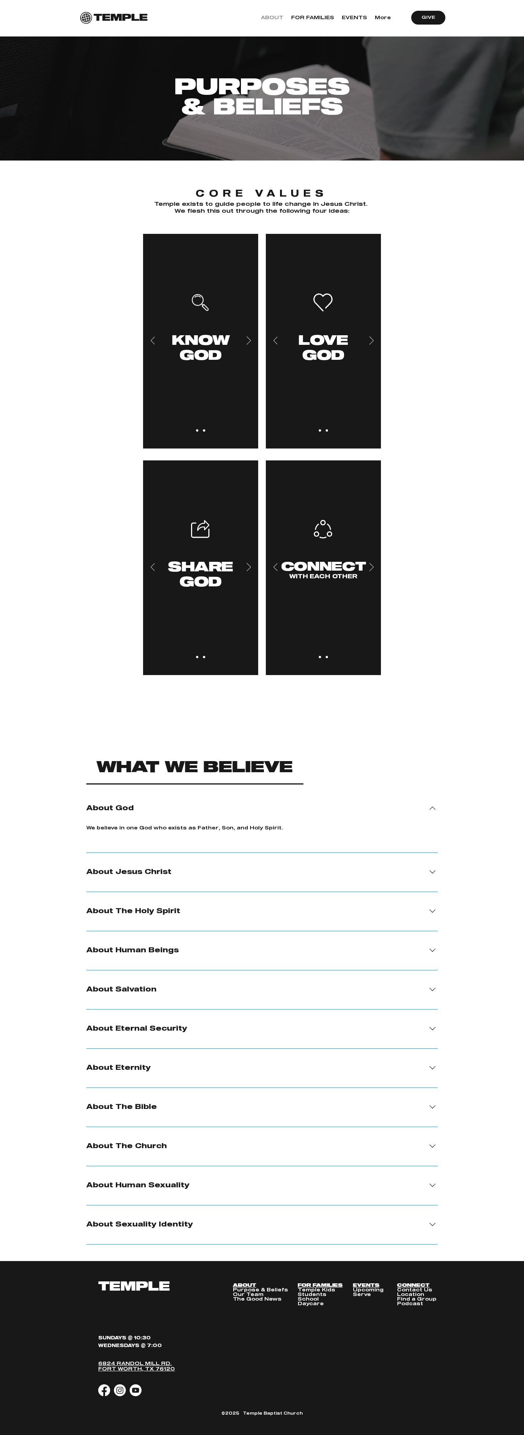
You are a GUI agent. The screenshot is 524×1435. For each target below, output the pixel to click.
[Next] (249, 341)
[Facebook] (104, 1390)
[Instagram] (120, 1390)
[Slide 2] (204, 430)
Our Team (248, 1294)
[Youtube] (136, 1390)
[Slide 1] (197, 430)
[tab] (194, 768)
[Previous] (153, 341)
